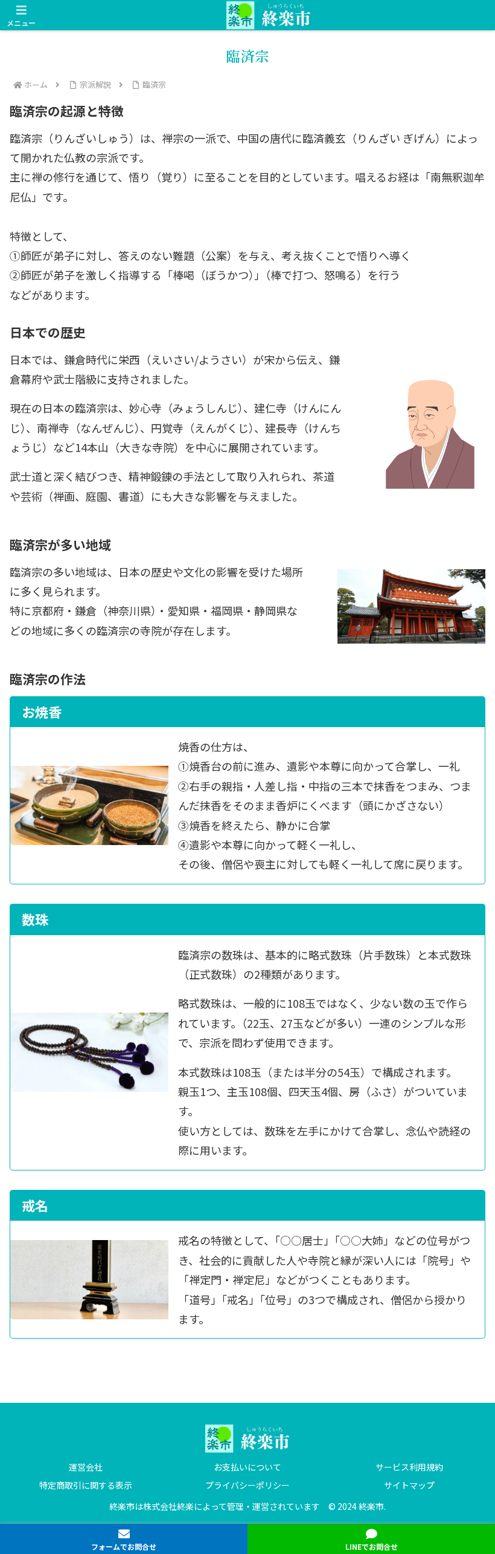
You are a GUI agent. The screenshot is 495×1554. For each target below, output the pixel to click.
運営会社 (86, 1467)
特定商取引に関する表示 (85, 1485)
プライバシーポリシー (247, 1485)
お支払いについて (247, 1467)
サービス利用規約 (409, 1467)
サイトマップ (409, 1485)
